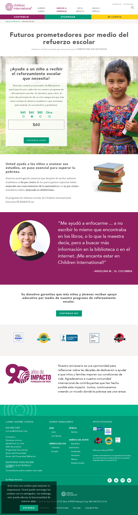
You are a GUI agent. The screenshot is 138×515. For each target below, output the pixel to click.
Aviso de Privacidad (16, 453)
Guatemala (74, 451)
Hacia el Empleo (96, 9)
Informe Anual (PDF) (103, 450)
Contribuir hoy (69, 313)
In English (128, 4)
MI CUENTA (115, 17)
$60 (31, 112)
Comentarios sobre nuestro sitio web (24, 471)
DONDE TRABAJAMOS (61, 422)
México (73, 459)
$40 (23, 112)
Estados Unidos (76, 463)
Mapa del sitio (15, 480)
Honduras (74, 455)
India (52, 432)
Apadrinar (68, 17)
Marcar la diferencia (62, 9)
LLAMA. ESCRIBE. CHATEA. (20, 422)
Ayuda (9, 467)
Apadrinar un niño (15, 443)
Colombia (54, 448)
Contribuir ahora (36, 140)
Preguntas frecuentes (17, 450)
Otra (49, 112)
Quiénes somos (41, 9)
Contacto (117, 4)
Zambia (73, 432)
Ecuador (53, 451)
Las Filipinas (55, 436)
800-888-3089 (13, 428)
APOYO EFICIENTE (102, 422)
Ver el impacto (80, 9)
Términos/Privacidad (61, 508)
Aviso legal (77, 508)
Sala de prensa (13, 447)
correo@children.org (16, 431)
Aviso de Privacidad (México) (21, 456)
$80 (40, 112)
